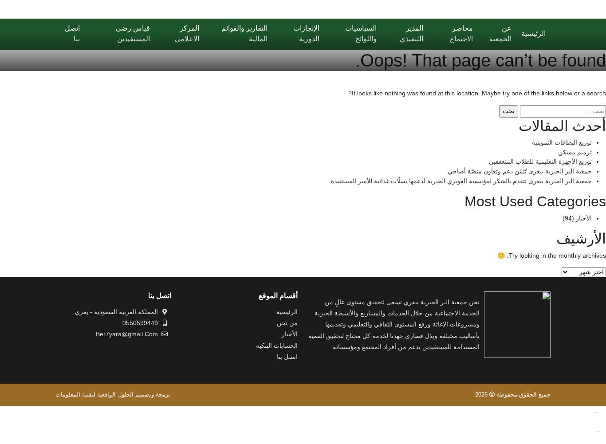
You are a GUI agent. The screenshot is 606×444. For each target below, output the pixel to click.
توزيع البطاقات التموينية (562, 142)
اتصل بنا (287, 356)
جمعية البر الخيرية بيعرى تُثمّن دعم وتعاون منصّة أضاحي (520, 171)
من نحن (287, 322)
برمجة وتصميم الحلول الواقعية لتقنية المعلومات (112, 394)
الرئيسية (287, 311)
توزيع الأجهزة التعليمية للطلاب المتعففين (540, 161)
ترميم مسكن (575, 152)
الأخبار (584, 218)
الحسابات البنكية (277, 345)
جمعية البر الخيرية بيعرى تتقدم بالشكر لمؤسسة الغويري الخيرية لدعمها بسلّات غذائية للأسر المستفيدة (461, 181)
